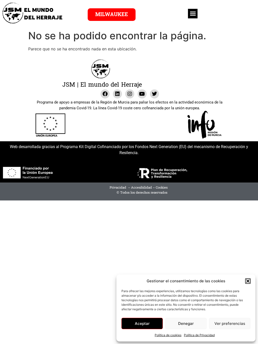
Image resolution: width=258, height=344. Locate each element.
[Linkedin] (117, 93)
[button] (247, 281)
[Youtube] (142, 93)
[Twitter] (154, 93)
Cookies (162, 188)
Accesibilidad (141, 188)
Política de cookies (168, 335)
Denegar (186, 323)
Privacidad (118, 188)
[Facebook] (105, 93)
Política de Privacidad (199, 335)
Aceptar (142, 323)
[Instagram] (129, 93)
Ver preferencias (229, 323)
